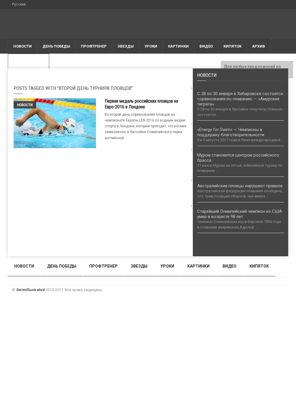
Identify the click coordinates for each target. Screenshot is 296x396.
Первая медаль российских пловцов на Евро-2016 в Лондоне (141, 104)
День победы (56, 46)
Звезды (125, 46)
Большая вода (28, 61)
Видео (206, 46)
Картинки (178, 46)
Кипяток (232, 46)
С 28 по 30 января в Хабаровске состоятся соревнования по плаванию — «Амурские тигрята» (240, 99)
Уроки (151, 46)
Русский (19, 4)
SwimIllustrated (30, 290)
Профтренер (94, 46)
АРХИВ (258, 46)
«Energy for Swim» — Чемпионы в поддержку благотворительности (230, 132)
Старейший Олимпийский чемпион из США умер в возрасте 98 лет (239, 214)
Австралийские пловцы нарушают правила (239, 185)
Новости (22, 46)
